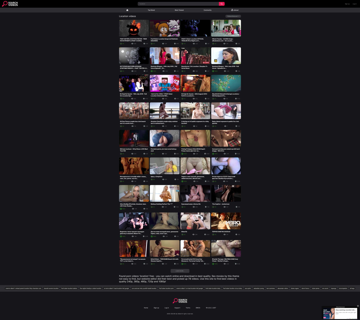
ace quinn (248, 288)
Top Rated (151, 10)
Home (127, 10)
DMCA (198, 308)
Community (208, 10)
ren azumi (325, 288)
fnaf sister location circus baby (232, 288)
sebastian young (259, 288)
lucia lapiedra (343, 288)
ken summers (271, 288)
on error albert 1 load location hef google (116, 288)
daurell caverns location (51, 288)
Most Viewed (179, 10)
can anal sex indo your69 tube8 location (144, 288)
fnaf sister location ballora (69, 288)
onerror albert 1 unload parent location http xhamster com (23, 288)
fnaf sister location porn (166, 288)
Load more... (180, 271)
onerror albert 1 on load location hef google (189, 288)
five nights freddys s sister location (90, 288)
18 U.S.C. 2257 (211, 308)
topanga (333, 288)
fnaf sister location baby (213, 288)
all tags (352, 288)
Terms (188, 308)
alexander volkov (283, 288)
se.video (178, 313)
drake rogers (295, 288)
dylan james (315, 288)
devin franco (305, 288)
